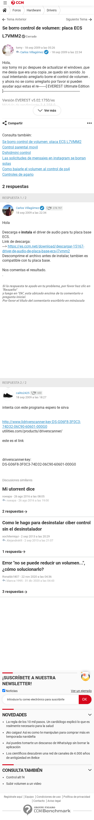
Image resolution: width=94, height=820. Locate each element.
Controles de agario (18, 174)
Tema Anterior (16, 19)
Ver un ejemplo (81, 691)
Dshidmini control (16, 152)
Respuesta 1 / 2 (14, 198)
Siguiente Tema (76, 19)
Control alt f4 (15, 777)
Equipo (29, 796)
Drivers (52, 10)
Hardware (34, 10)
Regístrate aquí (13, 796)
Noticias (11, 691)
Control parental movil (20, 147)
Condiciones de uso (49, 796)
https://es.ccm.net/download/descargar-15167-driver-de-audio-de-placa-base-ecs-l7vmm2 (43, 248)
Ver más (50, 110)
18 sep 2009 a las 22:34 (67, 52)
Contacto (39, 800)
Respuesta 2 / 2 (14, 382)
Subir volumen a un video (23, 783)
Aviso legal (54, 800)
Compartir (15, 123)
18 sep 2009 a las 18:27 (31, 397)
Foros (17, 10)
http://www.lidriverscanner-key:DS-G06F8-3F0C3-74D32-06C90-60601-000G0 (41, 424)
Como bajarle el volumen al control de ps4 (36, 169)
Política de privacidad (76, 796)
